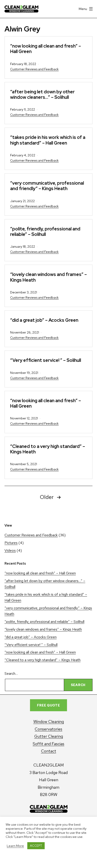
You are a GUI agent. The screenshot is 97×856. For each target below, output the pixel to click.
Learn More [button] (15, 846)
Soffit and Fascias (48, 743)
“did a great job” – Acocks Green (44, 320)
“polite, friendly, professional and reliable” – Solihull (45, 231)
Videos (10, 550)
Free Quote (48, 705)
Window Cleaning (48, 721)
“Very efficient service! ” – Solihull (45, 360)
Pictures (11, 542)
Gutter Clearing (48, 736)
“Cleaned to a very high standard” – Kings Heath (47, 449)
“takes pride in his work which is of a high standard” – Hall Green (47, 140)
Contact (48, 751)
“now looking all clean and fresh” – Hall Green (45, 48)
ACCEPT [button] (36, 846)
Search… (11, 673)
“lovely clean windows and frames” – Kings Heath (48, 277)
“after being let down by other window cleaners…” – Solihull (42, 94)
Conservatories (48, 729)
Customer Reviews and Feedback (34, 69)
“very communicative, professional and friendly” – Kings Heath (47, 185)
